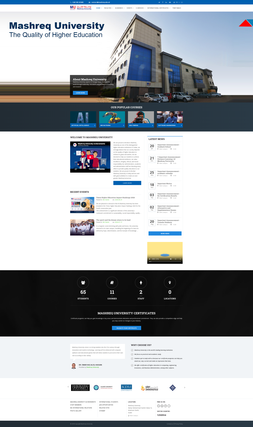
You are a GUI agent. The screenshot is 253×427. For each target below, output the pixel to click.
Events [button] (129, 8)
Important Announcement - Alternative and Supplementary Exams (168, 208)
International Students (108, 402)
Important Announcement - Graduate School (168, 146)
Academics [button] (119, 8)
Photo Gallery (75, 411)
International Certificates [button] (158, 8)
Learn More (80, 93)
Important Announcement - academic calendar (168, 172)
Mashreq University (93, 367)
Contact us (170, 424)
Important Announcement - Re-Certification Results (168, 195)
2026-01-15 (118, 222)
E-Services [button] (140, 8)
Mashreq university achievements (83, 402)
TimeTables (176, 8)
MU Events (106, 200)
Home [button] (98, 8)
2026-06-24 (118, 200)
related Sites (104, 408)
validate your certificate (127, 328)
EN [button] (177, 2)
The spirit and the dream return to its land (113, 220)
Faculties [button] (107, 8)
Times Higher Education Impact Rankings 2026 (115, 198)
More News (165, 233)
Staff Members (76, 405)
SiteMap (102, 411)
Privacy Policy (179, 424)
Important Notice (164, 183)
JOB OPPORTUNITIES (106, 405)
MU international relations (81, 408)
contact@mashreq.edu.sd (100, 2)
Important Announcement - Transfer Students (168, 221)
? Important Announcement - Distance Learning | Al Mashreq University (169, 159)
